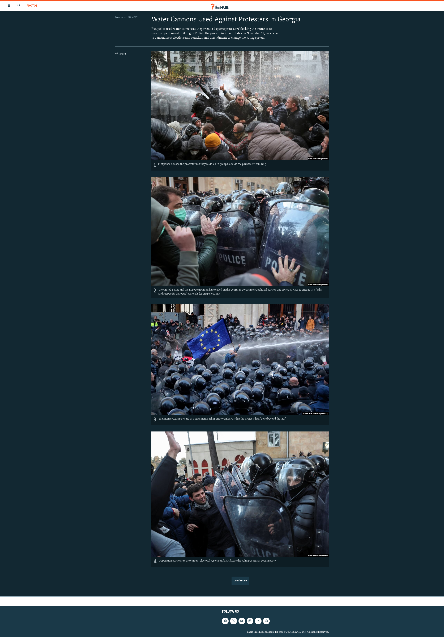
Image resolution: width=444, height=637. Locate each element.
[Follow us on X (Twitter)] (233, 621)
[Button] (120, 54)
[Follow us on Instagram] (250, 621)
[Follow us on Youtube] (241, 621)
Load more (240, 580)
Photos (32, 5)
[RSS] (258, 621)
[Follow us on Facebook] (225, 621)
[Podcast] (266, 621)
